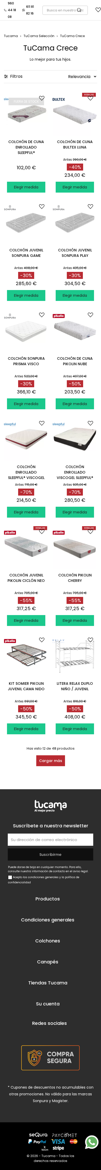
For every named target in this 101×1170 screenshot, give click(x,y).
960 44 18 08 (12, 10)
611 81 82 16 (30, 10)
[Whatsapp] (92, 1142)
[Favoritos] (98, 11)
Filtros (16, 76)
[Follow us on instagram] (62, 1034)
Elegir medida (26, 187)
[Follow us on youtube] (48, 1034)
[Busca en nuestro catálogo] (81, 10)
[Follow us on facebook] (33, 1034)
